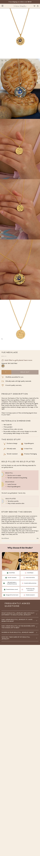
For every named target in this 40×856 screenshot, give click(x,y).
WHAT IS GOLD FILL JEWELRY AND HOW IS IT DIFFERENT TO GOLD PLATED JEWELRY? (17, 614)
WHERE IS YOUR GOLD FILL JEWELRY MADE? (17, 632)
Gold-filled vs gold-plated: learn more (18, 360)
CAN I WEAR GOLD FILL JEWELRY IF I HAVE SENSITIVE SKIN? (16, 620)
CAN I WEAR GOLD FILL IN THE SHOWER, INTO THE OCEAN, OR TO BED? (18, 627)
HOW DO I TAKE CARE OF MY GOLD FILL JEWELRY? (15, 638)
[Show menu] (2, 6)
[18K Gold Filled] (2, 365)
